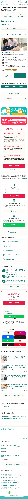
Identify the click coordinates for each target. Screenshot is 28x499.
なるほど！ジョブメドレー (11, 446)
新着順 (14, 34)
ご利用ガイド (3, 445)
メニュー (26, 2)
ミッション (3, 446)
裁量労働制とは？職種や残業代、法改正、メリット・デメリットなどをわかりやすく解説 (17, 367)
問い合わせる (14, 211)
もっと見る (24, 178)
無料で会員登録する (14, 166)
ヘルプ (23, 445)
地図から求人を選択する (14, 103)
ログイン (22, 2)
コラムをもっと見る (14, 286)
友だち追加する (15, 225)
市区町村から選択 (7, 16)
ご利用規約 (9, 445)
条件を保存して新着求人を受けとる (14, 28)
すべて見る (25, 438)
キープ (19, 2)
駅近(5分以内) (6, 406)
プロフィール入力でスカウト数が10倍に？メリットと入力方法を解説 (17, 357)
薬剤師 (16, 416)
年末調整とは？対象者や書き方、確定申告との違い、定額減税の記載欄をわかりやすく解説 (17, 386)
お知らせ (24, 446)
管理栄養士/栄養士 (7, 418)
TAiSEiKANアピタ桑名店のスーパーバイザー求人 (13, 52)
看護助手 (23, 416)
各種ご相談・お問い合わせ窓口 (14, 464)
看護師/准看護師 (6, 416)
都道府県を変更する (11, 10)
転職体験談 (19, 446)
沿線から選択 (20, 16)
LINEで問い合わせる (15, 316)
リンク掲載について (16, 455)
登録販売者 (17, 418)
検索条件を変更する (14, 94)
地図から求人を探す (15, 232)
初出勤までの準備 (10, 259)
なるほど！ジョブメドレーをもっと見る (14, 395)
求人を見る (20, 76)
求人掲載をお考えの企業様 (6, 455)
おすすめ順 (5, 34)
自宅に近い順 (22, 34)
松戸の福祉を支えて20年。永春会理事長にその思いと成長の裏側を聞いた (16, 376)
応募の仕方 (8, 246)
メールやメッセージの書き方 (12, 254)
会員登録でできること (7, 192)
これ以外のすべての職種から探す (14, 422)
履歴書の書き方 (9, 250)
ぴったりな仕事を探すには (12, 241)
